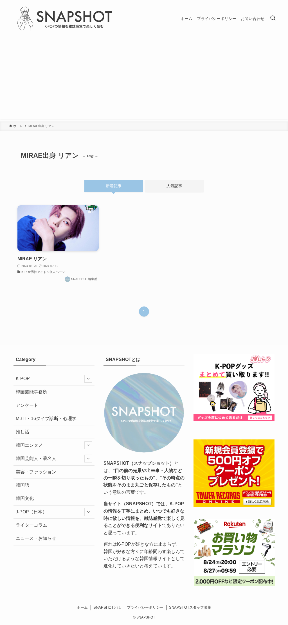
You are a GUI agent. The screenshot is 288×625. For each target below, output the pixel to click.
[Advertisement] (144, 79)
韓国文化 (25, 498)
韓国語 (22, 485)
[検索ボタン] (273, 18)
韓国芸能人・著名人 (36, 458)
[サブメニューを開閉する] (88, 379)
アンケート (27, 405)
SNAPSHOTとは (107, 607)
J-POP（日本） (31, 511)
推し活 (22, 431)
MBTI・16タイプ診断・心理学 (46, 418)
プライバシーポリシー (145, 607)
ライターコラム (31, 525)
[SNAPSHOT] (65, 18)
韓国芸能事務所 (31, 391)
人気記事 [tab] (174, 186)
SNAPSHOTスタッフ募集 (190, 607)
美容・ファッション (36, 472)
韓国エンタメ (29, 445)
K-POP (23, 378)
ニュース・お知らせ (36, 538)
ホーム (82, 607)
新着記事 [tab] (114, 186)
